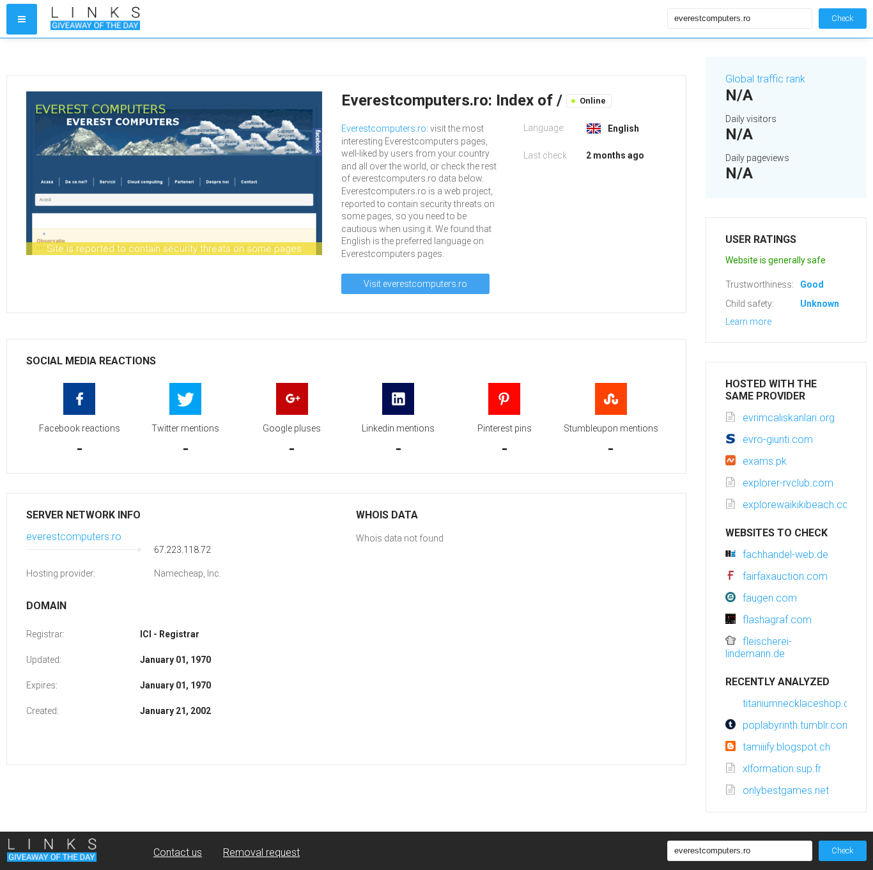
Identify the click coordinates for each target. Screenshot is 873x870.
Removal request (261, 852)
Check (842, 18)
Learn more (748, 321)
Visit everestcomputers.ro (415, 284)
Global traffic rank (765, 79)
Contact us (177, 852)
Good (812, 284)
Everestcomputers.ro (383, 128)
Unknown (819, 304)
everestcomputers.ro (73, 537)
